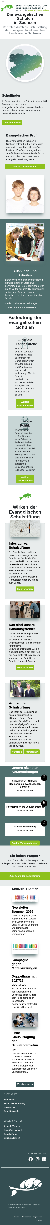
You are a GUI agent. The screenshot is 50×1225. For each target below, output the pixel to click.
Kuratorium (32, 752)
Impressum (37, 1217)
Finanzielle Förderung (14, 1103)
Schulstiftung (10, 1134)
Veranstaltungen (12, 1138)
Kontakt (17, 1217)
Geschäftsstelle (11, 1111)
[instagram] (36, 1159)
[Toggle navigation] (3, 2)
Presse (39, 1220)
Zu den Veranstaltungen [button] (25, 843)
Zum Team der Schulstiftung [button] (25, 876)
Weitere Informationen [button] (25, 166)
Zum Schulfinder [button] (12, 122)
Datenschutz (26, 1217)
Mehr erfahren (25, 589)
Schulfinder (9, 1100)
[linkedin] (42, 1159)
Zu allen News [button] (25, 1084)
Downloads (9, 1107)
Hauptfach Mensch (13, 1130)
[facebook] (29, 1159)
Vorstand (17, 752)
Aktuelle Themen (12, 1126)
